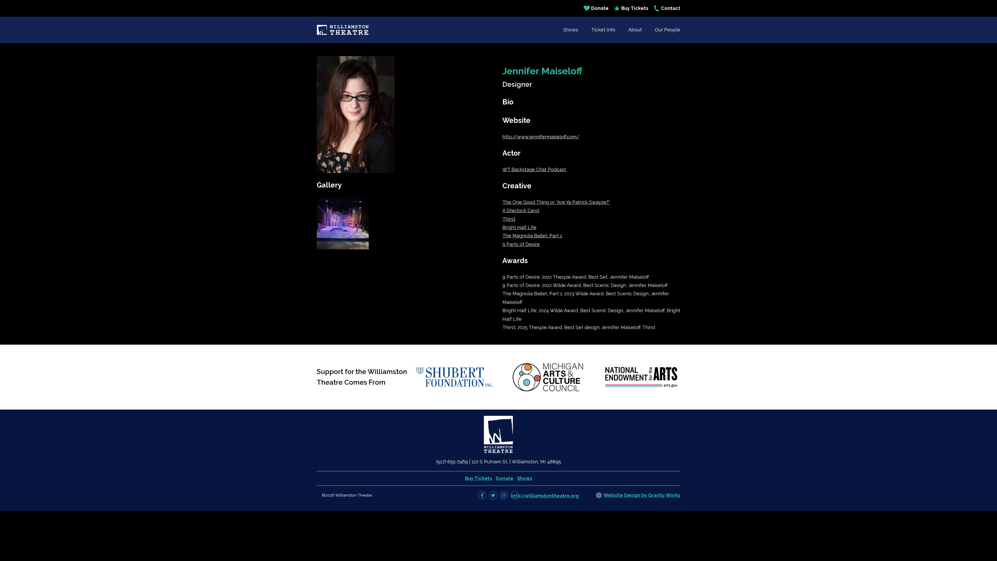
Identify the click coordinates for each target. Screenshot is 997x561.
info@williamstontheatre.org (545, 495)
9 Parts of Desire (521, 244)
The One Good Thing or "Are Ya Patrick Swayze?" (556, 202)
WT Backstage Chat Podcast (534, 169)
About (635, 29)
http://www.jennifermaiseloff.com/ (540, 136)
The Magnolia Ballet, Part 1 (532, 235)
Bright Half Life (519, 227)
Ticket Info (603, 29)
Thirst (508, 219)
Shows (570, 29)
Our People (667, 29)
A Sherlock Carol (520, 210)
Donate (600, 8)
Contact (670, 8)
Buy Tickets (634, 8)
